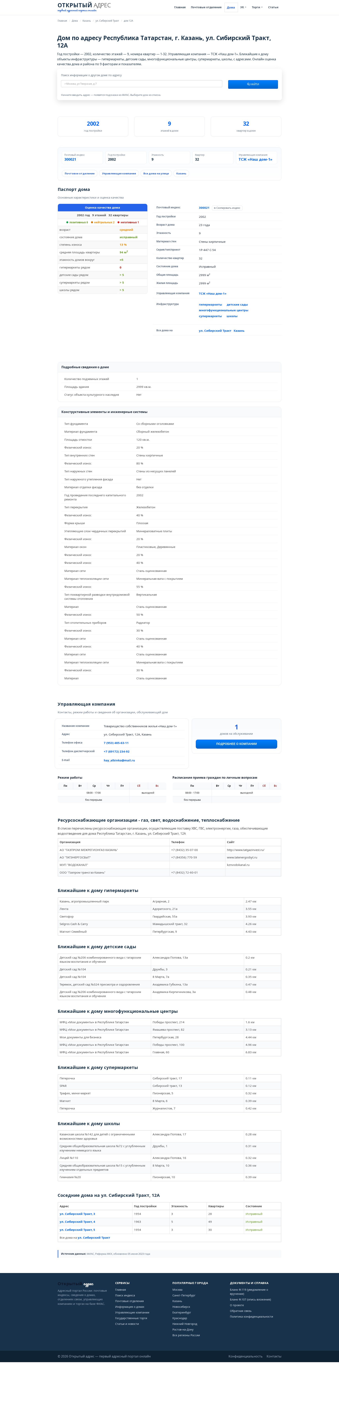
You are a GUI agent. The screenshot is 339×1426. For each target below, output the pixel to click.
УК (243, 7)
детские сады (237, 304)
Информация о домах (129, 1307)
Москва (177, 1289)
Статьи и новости (127, 1324)
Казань (181, 173)
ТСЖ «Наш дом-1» (255, 159)
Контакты (274, 1356)
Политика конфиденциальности (251, 1316)
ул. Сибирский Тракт (215, 330)
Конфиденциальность (246, 1356)
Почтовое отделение (80, 173)
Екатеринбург (181, 1312)
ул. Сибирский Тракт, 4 (77, 1222)
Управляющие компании (132, 1312)
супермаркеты (210, 316)
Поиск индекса (125, 1295)
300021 (70, 159)
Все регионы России (186, 1335)
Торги (257, 7)
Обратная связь (241, 1311)
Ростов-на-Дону (182, 1329)
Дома (231, 7)
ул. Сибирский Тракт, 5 (77, 1230)
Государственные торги (131, 1318)
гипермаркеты (210, 304)
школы (232, 316)
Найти (254, 84)
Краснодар (179, 1318)
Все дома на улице (156, 173)
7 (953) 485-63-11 (116, 743)
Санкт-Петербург (183, 1295)
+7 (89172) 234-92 (116, 751)
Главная (180, 7)
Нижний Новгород (184, 1324)
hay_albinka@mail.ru (119, 760)
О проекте (237, 1305)
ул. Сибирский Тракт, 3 (77, 1214)
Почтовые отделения (206, 7)
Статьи (273, 7)
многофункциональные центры (223, 310)
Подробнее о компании (236, 744)
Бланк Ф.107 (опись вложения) (250, 1299)
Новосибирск (181, 1307)
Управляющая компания (119, 173)
